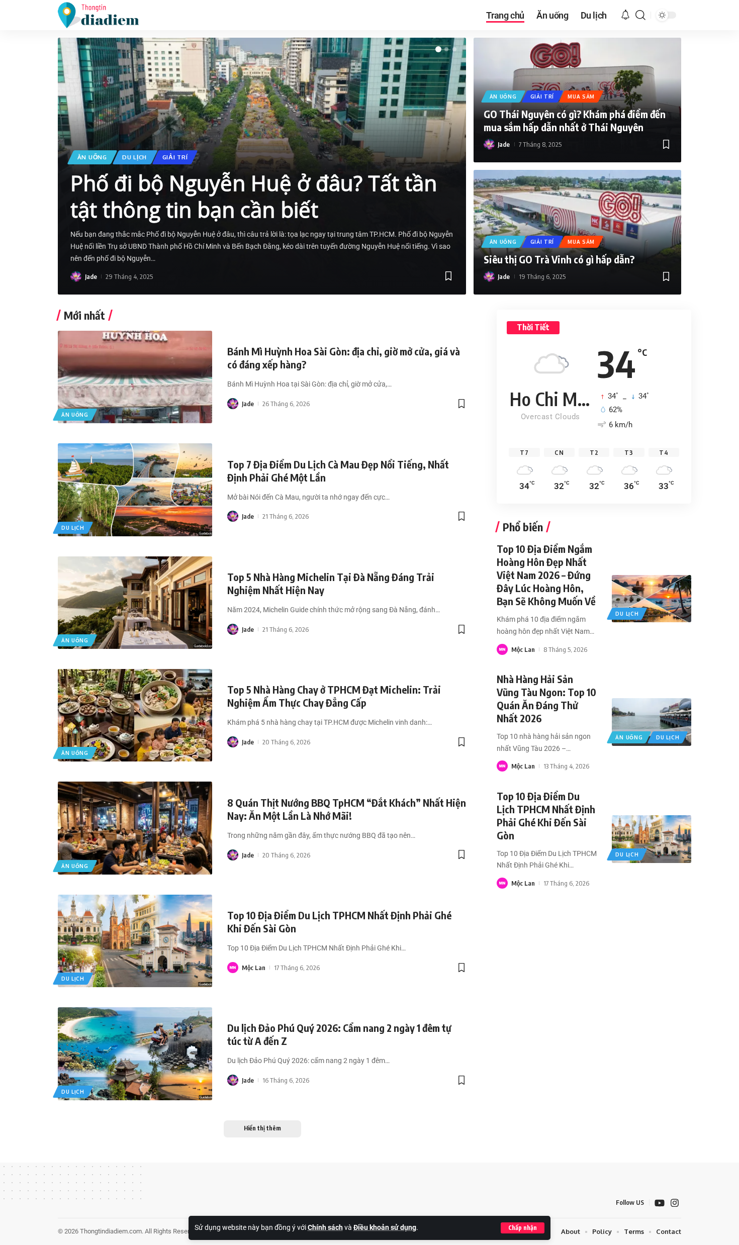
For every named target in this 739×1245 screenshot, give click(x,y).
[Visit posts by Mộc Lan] (232, 967)
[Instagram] (674, 1203)
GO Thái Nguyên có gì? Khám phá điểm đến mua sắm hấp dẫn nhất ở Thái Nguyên (575, 120)
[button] (522, 1227)
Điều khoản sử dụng (384, 1227)
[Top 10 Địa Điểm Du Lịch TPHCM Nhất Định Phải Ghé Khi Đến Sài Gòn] (135, 941)
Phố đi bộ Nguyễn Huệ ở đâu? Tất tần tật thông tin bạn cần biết (253, 196)
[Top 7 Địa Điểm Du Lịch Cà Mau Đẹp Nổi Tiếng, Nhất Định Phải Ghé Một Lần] (135, 489)
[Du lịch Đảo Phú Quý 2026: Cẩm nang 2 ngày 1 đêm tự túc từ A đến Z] (135, 1053)
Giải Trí (175, 157)
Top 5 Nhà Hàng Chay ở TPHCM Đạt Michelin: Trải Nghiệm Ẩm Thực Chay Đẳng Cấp (334, 696)
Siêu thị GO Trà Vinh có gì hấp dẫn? (559, 259)
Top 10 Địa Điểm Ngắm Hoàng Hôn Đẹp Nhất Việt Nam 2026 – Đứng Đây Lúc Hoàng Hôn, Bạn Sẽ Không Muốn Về (546, 574)
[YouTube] (659, 1203)
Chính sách (325, 1227)
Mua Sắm (581, 96)
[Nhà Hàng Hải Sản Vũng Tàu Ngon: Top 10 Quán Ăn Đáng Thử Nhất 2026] (651, 721)
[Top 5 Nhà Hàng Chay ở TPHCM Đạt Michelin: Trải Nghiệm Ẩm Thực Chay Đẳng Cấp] (135, 715)
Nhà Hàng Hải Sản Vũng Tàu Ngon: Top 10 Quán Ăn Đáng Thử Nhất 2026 (546, 698)
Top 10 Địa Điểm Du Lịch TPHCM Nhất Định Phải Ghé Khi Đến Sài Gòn (546, 815)
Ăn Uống (92, 157)
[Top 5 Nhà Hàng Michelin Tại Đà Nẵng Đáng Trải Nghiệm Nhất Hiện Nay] (135, 602)
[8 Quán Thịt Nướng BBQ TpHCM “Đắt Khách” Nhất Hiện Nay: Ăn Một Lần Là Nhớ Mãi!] (135, 828)
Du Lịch (134, 157)
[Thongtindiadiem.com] (105, 15)
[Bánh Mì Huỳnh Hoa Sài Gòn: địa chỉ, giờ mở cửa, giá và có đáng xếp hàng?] (135, 377)
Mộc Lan (253, 968)
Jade (91, 276)
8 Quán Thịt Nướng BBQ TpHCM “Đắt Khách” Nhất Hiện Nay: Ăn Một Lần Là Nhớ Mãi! (346, 809)
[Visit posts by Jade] (75, 276)
